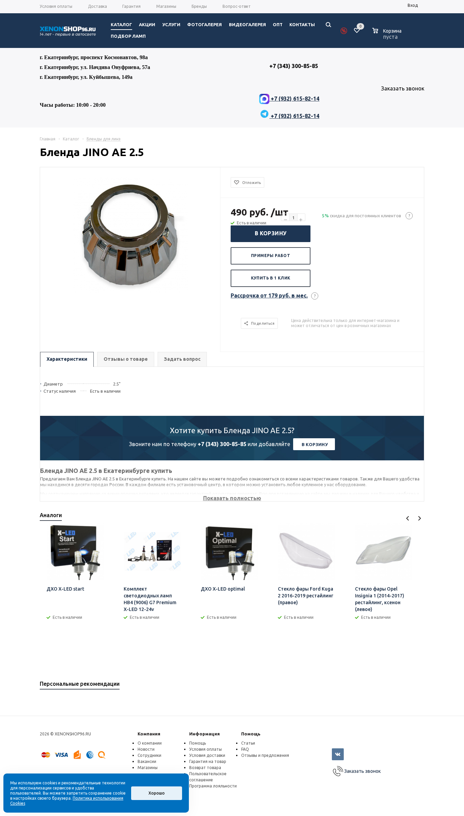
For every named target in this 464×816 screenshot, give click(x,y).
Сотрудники (149, 755)
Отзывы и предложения (265, 755)
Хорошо (156, 793)
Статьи (248, 743)
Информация (204, 733)
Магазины (148, 767)
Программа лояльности (213, 786)
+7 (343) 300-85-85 (222, 444)
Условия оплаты (205, 749)
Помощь (251, 733)
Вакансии (147, 761)
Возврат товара (205, 767)
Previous (408, 518)
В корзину (271, 233)
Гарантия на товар (207, 761)
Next (419, 518)
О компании (150, 743)
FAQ (245, 749)
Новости (146, 749)
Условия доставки (207, 755)
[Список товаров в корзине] (388, 36)
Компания (149, 733)
